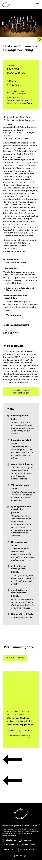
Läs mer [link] (13, 836)
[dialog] (21, 841)
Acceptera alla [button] (9, 850)
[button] (5, 332)
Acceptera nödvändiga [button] (29, 850)
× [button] (39, 824)
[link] (3, 23)
